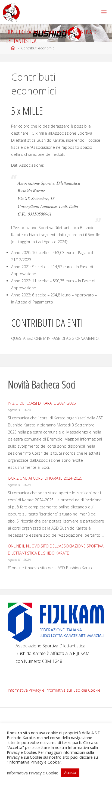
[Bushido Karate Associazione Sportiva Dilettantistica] (11, 12)
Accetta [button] (70, 772)
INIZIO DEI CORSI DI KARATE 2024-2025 (42, 403)
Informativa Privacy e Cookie (32, 772)
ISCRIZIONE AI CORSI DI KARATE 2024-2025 (45, 478)
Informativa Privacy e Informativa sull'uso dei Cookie (54, 690)
